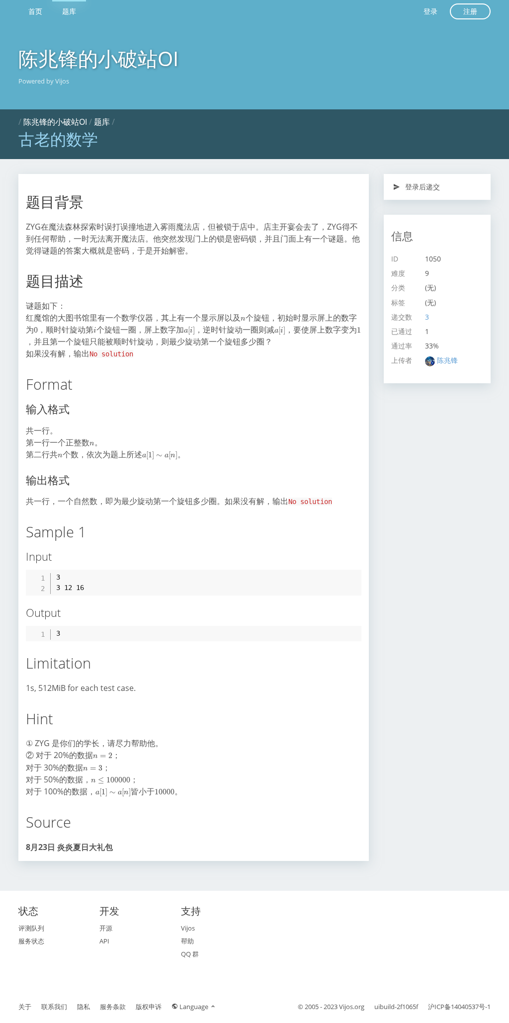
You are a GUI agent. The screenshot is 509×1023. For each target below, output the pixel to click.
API (104, 941)
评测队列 (31, 928)
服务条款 (113, 1006)
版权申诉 (149, 1006)
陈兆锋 (447, 360)
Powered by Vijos (43, 81)
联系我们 (54, 1006)
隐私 (83, 1006)
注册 (470, 11)
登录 (430, 11)
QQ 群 (190, 953)
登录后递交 (421, 186)
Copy (348, 576)
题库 (69, 11)
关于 (24, 1006)
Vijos (188, 928)
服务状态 (31, 941)
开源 (105, 928)
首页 (35, 11)
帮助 (187, 941)
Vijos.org (351, 1006)
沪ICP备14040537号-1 (459, 1006)
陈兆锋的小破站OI (98, 58)
